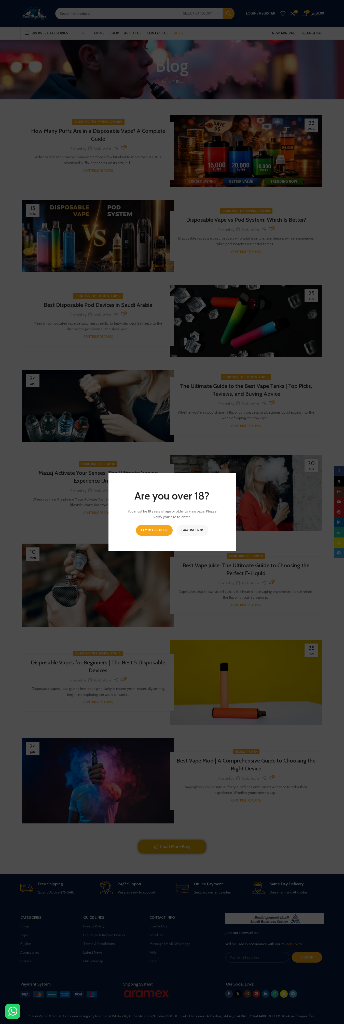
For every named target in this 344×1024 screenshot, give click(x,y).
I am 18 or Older (154, 530)
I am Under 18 (192, 530)
